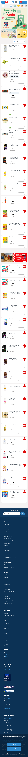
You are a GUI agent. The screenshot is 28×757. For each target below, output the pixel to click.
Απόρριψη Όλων (14, 749)
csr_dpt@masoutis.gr (10, 641)
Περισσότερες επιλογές (13, 754)
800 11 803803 (8, 723)
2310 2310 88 (8, 674)
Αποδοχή (14, 744)
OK (23, 519)
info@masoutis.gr (9, 713)
